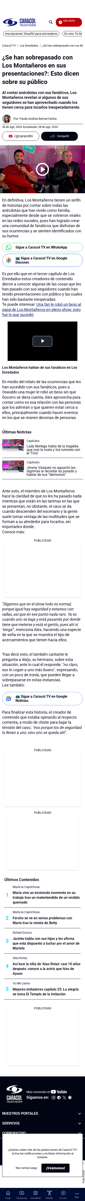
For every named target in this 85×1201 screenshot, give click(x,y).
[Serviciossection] (79, 1123)
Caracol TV (9, 45)
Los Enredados (29, 45)
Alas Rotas (20, 958)
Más (77, 1197)
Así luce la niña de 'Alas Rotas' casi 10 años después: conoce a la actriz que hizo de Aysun (46, 969)
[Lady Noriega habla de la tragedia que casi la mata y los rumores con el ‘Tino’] (13, 445)
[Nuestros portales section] (79, 1113)
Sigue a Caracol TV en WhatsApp (41, 247)
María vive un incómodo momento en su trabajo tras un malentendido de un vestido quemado (46, 897)
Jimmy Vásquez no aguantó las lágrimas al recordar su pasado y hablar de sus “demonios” (52, 471)
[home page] (19, 22)
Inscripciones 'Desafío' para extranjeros (31, 33)
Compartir (63, 136)
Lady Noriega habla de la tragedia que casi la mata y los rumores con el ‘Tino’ (53, 449)
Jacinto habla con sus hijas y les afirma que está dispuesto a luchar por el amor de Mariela (46, 943)
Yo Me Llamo (21, 983)
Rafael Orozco (22, 932)
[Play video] (42, 169)
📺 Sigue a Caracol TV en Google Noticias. (41, 698)
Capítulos (33, 441)
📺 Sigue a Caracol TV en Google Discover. (41, 260)
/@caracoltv (23, 136)
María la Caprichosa (26, 887)
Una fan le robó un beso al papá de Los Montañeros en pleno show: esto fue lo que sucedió (41, 309)
